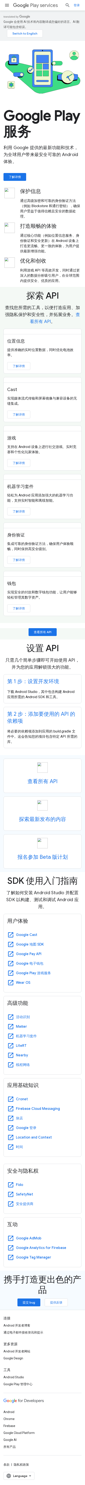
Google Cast (26, 935)
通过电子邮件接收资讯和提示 (23, 1332)
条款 (6, 1464)
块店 (19, 1118)
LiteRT (21, 1046)
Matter (21, 1026)
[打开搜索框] (67, 5)
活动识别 (23, 1017)
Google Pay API (28, 954)
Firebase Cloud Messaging (38, 1109)
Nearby (22, 1055)
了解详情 (15, 177)
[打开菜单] (7, 5)
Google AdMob (28, 1238)
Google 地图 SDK (30, 944)
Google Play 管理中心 (17, 1384)
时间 (19, 1147)
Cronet (22, 1099)
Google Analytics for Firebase (41, 1248)
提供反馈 (56, 1302)
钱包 (11, 583)
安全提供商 (24, 1204)
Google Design (13, 1358)
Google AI (10, 1440)
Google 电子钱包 (29, 963)
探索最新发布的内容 (42, 819)
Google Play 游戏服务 (33, 973)
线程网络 (23, 1065)
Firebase (9, 1426)
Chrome (9, 1419)
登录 (77, 5)
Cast (12, 389)
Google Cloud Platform (19, 1433)
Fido (19, 1185)
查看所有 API (42, 632)
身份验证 (16, 535)
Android (8, 1412)
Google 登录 (26, 1128)
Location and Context (34, 1137)
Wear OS (23, 983)
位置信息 (16, 341)
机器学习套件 (20, 486)
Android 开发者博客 (16, 1325)
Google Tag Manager (33, 1257)
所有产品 (9, 1446)
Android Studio (13, 1377)
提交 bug (29, 1302)
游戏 (11, 438)
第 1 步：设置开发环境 (33, 681)
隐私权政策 (21, 1464)
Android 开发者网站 (16, 1351)
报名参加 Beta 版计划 (42, 857)
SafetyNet (24, 1194)
